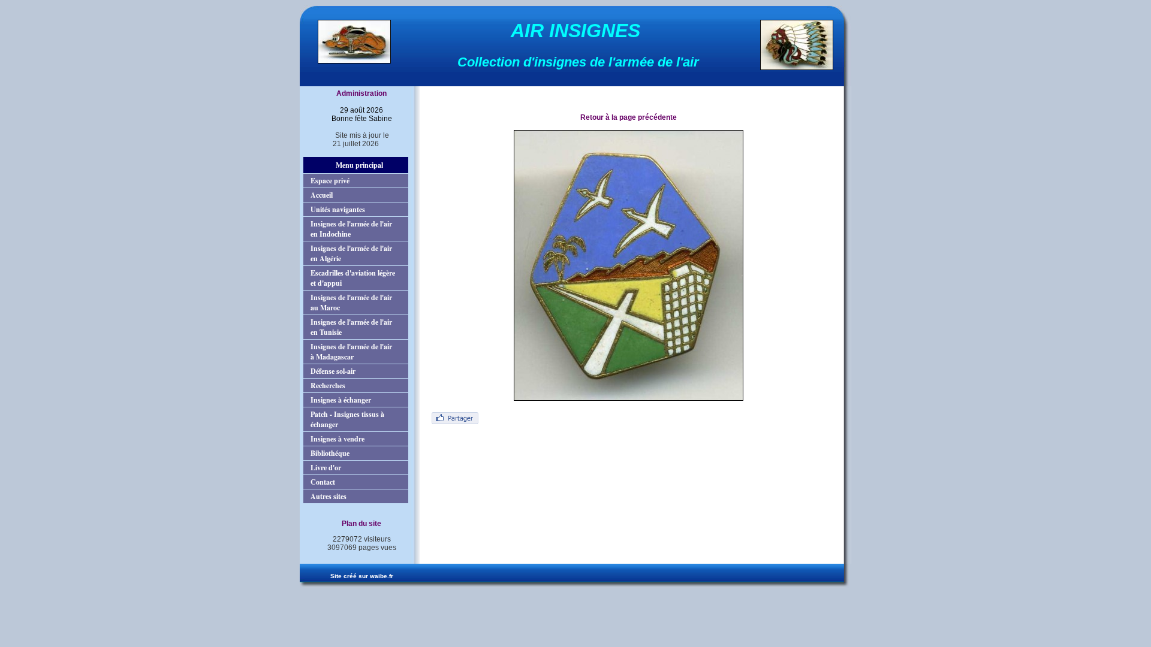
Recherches (328, 385)
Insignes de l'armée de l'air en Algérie (351, 253)
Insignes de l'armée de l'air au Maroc (351, 302)
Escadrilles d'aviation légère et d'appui (353, 278)
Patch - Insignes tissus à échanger (347, 419)
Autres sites (328, 496)
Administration (361, 93)
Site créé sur (361, 576)
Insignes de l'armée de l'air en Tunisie (351, 327)
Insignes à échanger (341, 400)
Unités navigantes (338, 209)
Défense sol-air (333, 371)
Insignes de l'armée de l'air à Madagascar (351, 351)
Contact (323, 482)
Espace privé (330, 181)
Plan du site (361, 523)
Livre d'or (326, 467)
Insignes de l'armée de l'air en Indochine (351, 229)
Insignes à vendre (337, 439)
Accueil (322, 195)
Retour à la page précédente (628, 117)
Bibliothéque (330, 453)
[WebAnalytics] (355, 558)
